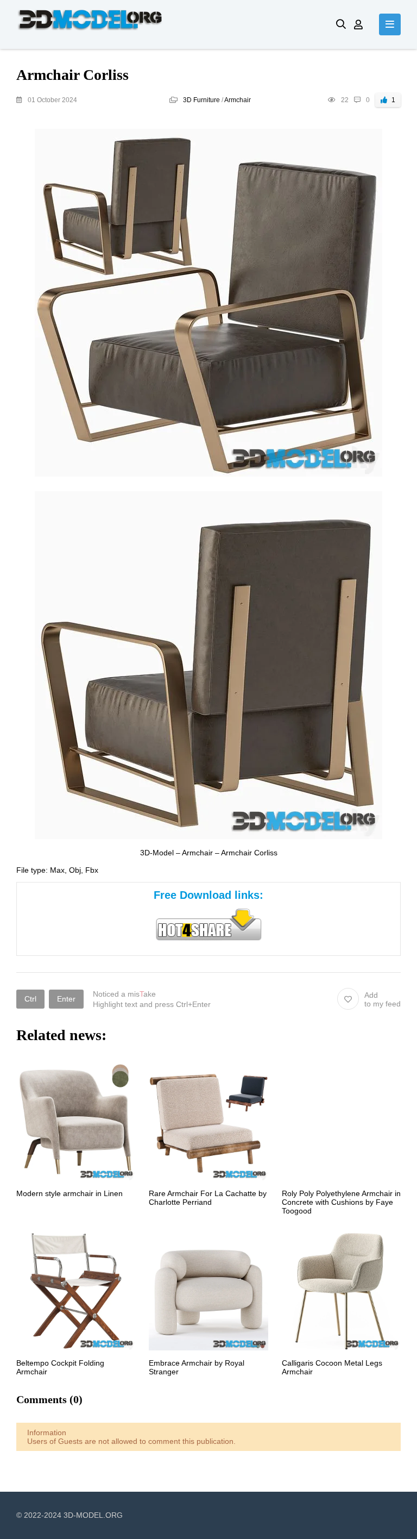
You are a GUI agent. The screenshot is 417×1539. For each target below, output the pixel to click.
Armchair (237, 100)
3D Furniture (201, 100)
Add (382, 999)
